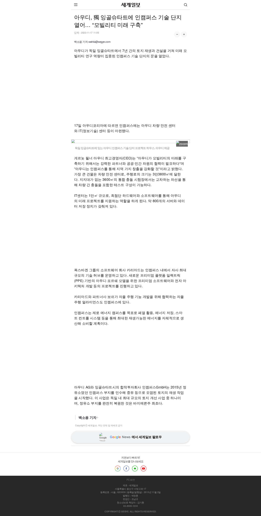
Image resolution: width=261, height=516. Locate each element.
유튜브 (143, 468)
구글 (118, 468)
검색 (185, 4)
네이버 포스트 (135, 468)
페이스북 (126, 468)
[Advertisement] (130, 90)
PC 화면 (130, 479)
